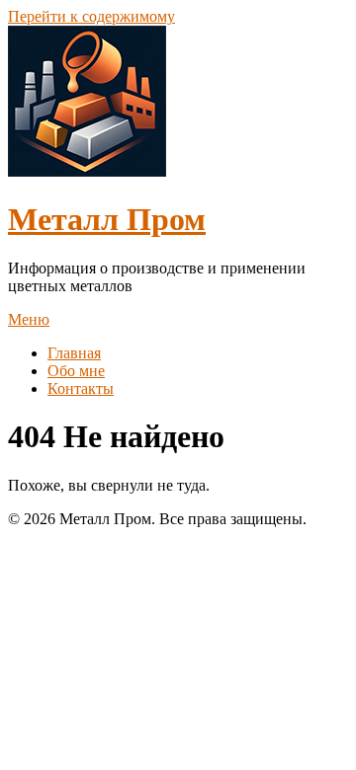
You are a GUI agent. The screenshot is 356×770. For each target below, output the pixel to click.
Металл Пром (107, 219)
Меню (28, 319)
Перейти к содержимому (91, 16)
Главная (74, 353)
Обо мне (76, 370)
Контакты (80, 388)
